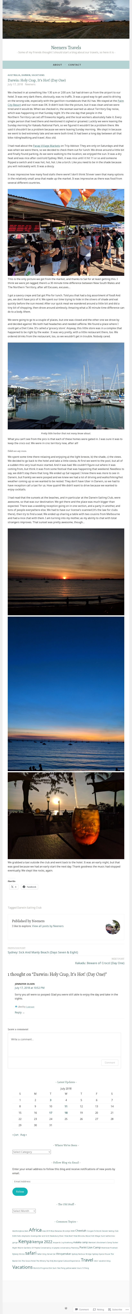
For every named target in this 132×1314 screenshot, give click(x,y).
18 (66, 1112)
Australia (14, 75)
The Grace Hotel (29, 1261)
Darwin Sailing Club (29, 907)
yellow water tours (74, 1268)
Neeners (30, 84)
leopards (57, 1242)
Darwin (26, 75)
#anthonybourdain (20, 1231)
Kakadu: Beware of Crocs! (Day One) (99, 961)
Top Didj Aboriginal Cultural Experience (63, 1261)
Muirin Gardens (24, 1248)
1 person (30, 1006)
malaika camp (80, 1242)
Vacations (38, 75)
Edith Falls (16, 1236)
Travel (87, 1260)
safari (31, 1253)
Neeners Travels (66, 47)
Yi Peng (85, 1268)
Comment (110, 1062)
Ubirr (96, 1261)
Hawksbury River (57, 1236)
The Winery (41, 1261)
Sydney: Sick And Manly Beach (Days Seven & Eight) (43, 950)
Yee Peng (61, 1268)
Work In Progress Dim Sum (45, 1268)
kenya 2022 (42, 1241)
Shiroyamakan (63, 1253)
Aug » (23, 1134)
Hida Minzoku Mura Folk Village (86, 1236)
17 (50, 1112)
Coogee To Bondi (94, 1231)
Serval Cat (51, 1254)
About (57, 64)
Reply (18, 1012)
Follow (20, 1191)
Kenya (25, 1241)
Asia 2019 (46, 1231)
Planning (75, 1248)
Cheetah (80, 1230)
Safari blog (41, 1254)
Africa (35, 1230)
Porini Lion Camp (90, 1247)
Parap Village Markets (46, 146)
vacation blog (104, 1261)
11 (66, 1106)
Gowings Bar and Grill (40, 1236)
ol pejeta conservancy (61, 1248)
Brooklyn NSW (69, 1231)
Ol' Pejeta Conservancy (41, 1248)
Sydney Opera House (101, 1254)
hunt (103, 1236)
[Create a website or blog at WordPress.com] (66, 1308)
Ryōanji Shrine (18, 1254)
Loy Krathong (67, 1242)
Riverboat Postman (109, 1248)
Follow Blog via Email (66, 1162)
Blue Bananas (56, 1231)
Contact (74, 64)
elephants (26, 1236)
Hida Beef (68, 1236)
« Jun (15, 1134)
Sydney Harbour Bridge (82, 1254)
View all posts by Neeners (48, 926)
